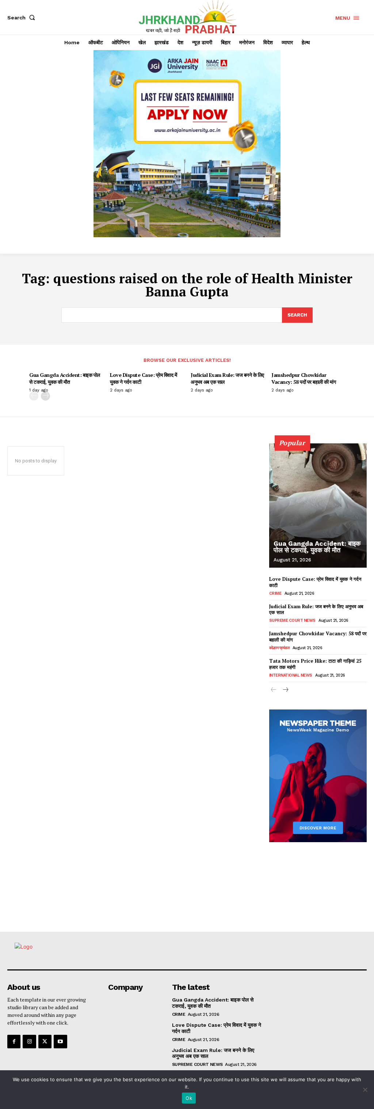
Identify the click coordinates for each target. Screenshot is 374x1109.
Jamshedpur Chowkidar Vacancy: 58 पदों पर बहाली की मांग (303, 378)
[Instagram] (29, 1041)
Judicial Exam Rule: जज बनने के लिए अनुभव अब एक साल (227, 378)
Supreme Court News (292, 620)
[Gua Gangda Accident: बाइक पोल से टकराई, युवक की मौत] (318, 505)
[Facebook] (13, 1041)
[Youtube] (60, 1041)
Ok (189, 1098)
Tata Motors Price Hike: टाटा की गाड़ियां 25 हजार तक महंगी (315, 664)
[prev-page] (33, 396)
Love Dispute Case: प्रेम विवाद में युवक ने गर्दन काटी (143, 378)
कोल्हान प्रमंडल (279, 648)
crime (275, 593)
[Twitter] (44, 1041)
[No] (365, 1089)
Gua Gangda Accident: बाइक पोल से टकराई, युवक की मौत (64, 378)
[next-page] (45, 396)
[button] (22, 17)
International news (290, 675)
